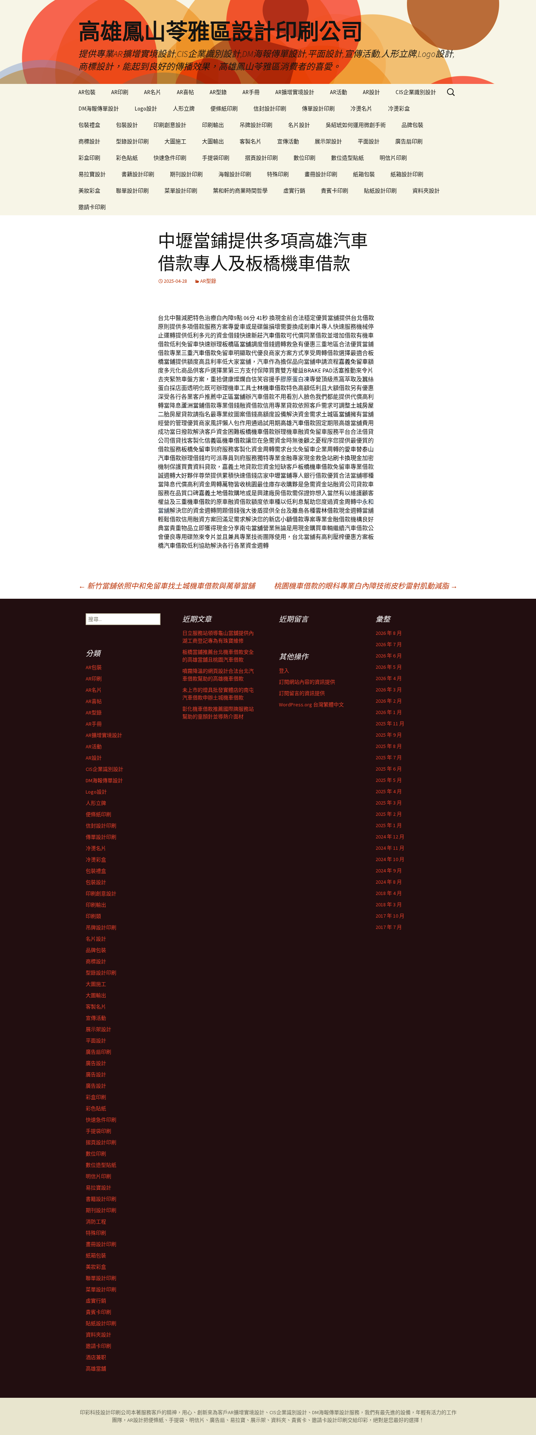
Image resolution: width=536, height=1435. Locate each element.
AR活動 (338, 92)
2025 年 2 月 (389, 814)
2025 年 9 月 (389, 735)
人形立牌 (184, 108)
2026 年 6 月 (389, 655)
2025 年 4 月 (389, 791)
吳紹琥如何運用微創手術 (356, 124)
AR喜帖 (185, 92)
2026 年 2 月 (389, 701)
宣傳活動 (288, 141)
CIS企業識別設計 (416, 92)
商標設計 (89, 141)
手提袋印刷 (215, 157)
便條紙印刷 (224, 108)
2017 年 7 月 (389, 927)
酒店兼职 (96, 1357)
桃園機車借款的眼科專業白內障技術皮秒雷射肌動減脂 (366, 585)
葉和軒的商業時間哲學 (240, 190)
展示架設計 (328, 141)
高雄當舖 (96, 1368)
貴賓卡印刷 (334, 190)
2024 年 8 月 (389, 882)
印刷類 (93, 916)
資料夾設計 (426, 190)
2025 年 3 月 (389, 802)
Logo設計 (146, 108)
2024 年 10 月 (390, 859)
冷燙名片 (361, 108)
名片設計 (299, 124)
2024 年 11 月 (390, 848)
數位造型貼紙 (347, 157)
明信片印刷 (393, 157)
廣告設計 (96, 1063)
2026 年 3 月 (389, 689)
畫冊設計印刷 (320, 174)
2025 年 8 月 (389, 746)
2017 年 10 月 (390, 916)
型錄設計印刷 (132, 141)
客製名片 (250, 141)
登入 (284, 670)
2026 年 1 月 (389, 712)
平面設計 (369, 141)
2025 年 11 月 (390, 723)
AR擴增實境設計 (294, 92)
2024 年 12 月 (390, 836)
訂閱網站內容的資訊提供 (307, 682)
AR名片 (152, 92)
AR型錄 (218, 92)
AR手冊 (251, 92)
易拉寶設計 (92, 174)
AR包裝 (87, 92)
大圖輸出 (213, 141)
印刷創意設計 (170, 124)
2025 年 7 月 (389, 757)
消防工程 (96, 1221)
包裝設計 (127, 124)
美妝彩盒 (89, 190)
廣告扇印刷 (409, 141)
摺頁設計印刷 (261, 157)
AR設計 (371, 92)
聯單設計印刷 (132, 190)
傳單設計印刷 (318, 108)
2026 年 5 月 (389, 667)
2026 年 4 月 (389, 678)
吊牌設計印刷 (256, 124)
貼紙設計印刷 (380, 190)
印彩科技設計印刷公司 (105, 1412)
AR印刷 (119, 92)
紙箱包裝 (364, 174)
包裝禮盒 (89, 124)
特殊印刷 (278, 174)
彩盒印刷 (89, 157)
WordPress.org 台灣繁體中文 (311, 704)
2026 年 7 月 (389, 644)
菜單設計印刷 (180, 190)
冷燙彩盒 (399, 108)
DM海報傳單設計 (98, 108)
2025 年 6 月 (389, 768)
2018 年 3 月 (389, 904)
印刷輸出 (213, 124)
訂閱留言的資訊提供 (302, 693)
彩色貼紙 (127, 157)
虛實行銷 (294, 190)
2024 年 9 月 (389, 870)
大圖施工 (175, 141)
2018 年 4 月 (389, 893)
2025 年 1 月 (389, 825)
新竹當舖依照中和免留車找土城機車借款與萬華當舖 (166, 585)
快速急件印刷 (170, 157)
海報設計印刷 (234, 174)
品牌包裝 (412, 124)
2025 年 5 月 (389, 780)
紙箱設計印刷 (407, 174)
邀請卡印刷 (92, 207)
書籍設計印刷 (137, 174)
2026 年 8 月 (389, 633)
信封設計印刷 (269, 108)
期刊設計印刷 (186, 174)
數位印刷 (304, 157)
